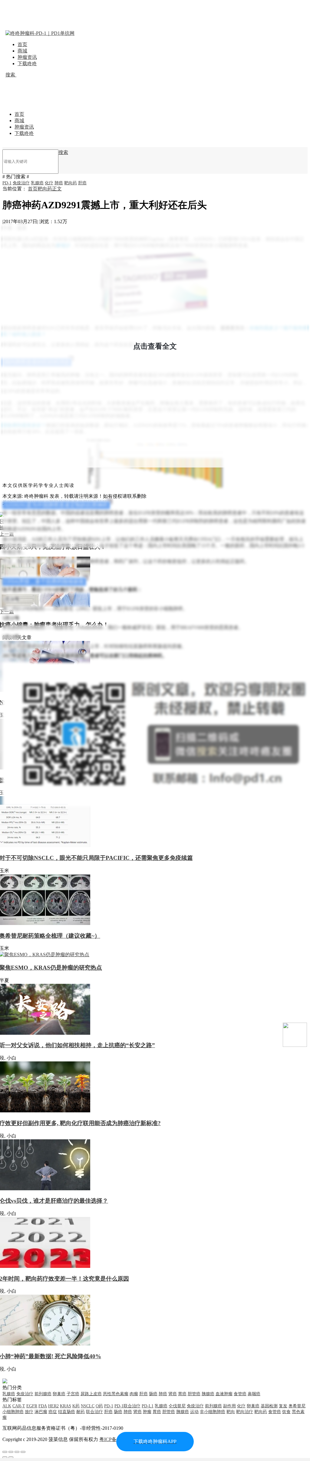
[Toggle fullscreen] (17, 1452)
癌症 (52, 1411)
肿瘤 (147, 1411)
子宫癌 (73, 1394)
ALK (6, 1406)
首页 (22, 44)
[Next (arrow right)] (10, 1457)
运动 (194, 1411)
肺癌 (58, 183)
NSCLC (87, 1406)
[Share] (10, 1452)
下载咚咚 (27, 63)
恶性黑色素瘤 (115, 1394)
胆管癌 (194, 1394)
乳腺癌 (37, 183)
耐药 (80, 1411)
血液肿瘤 (224, 1394)
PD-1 (7, 183)
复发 (283, 1406)
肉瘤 (134, 1394)
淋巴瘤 (41, 1411)
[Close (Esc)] (4, 1452)
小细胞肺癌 (13, 1411)
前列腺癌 (43, 1394)
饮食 (286, 1411)
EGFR (31, 1406)
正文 (57, 188)
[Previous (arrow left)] (4, 1457)
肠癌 (153, 1394)
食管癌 (240, 1394)
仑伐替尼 (177, 1406)
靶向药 (70, 183)
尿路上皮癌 (91, 1394)
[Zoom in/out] (23, 1452)
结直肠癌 (66, 1411)
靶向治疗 (244, 1411)
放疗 (29, 1411)
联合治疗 (94, 1411)
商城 (22, 50)
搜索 (10, 74)
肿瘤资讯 (27, 57)
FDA (42, 1406)
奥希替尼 (297, 1406)
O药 (99, 1406)
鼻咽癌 (254, 1394)
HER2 (53, 1406)
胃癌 (182, 1394)
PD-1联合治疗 (127, 1406)
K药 (76, 1406)
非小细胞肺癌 (212, 1411)
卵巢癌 (59, 1394)
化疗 (49, 183)
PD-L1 (147, 1406)
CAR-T (18, 1406)
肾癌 (172, 1394)
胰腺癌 (208, 1394)
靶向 (230, 1411)
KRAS (65, 1406)
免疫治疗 (21, 183)
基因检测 (269, 1406)
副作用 (229, 1406)
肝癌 (82, 183)
